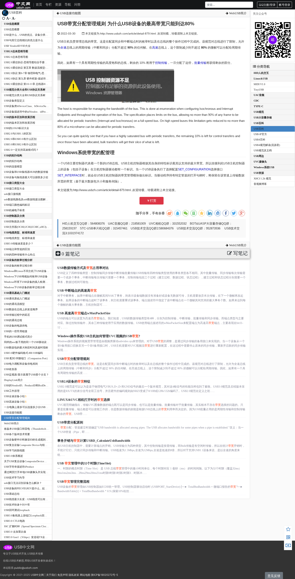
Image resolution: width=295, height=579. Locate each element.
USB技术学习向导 (14, 477)
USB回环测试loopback (17, 510)
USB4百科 (259, 139)
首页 (39, 4)
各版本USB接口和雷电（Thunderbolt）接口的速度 (33, 428)
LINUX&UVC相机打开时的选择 (83, 399)
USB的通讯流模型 (14, 303)
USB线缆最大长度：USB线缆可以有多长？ (28, 499)
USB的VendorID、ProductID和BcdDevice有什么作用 (33, 385)
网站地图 (85, 574)
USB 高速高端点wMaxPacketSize (83, 313)
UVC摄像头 (260, 161)
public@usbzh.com (26, 567)
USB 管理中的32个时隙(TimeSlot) (84, 463)
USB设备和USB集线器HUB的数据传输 (26, 171)
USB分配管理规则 (73, 358)
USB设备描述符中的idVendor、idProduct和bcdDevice (34, 111)
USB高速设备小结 (14, 401)
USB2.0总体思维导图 (16, 51)
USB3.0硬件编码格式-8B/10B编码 (23, 352)
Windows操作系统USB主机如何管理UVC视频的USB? (98, 336)
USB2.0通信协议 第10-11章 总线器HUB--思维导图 (32, 83)
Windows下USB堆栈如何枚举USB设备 (26, 276)
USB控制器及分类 (14, 215)
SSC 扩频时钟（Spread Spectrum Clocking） (29, 526)
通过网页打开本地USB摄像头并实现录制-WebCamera (34, 472)
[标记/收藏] (288, 530)
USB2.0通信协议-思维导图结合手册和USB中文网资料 (34, 62)
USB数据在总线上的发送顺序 (21, 309)
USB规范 (259, 111)
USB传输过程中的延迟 (17, 314)
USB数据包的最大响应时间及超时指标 (26, 347)
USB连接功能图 (13, 412)
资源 (58, 4)
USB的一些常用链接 (15, 331)
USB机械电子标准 (14, 210)
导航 (68, 4)
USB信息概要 (11, 23)
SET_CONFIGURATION (194, 169)
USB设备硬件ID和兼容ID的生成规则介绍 (27, 439)
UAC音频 (259, 95)
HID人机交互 (261, 72)
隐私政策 (74, 574)
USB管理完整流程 (73, 481)
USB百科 (259, 123)
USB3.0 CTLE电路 (14, 520)
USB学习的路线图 (14, 450)
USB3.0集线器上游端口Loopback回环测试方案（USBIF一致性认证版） (44, 515)
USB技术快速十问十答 (17, 504)
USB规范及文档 (263, 150)
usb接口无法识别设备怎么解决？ (23, 482)
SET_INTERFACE (69, 175)
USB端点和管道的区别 (17, 249)
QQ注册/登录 (267, 4)
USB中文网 (37, 574)
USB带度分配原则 (70, 422)
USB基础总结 (11, 493)
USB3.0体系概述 (13, 455)
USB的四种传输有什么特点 (19, 254)
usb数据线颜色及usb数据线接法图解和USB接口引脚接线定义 (39, 199)
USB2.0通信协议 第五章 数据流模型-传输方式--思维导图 (36, 67)
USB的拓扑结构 (13, 155)
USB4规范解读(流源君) (267, 145)
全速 (63, 47)
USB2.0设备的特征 (73, 381)
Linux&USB (261, 78)
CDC (256, 100)
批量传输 (200, 62)
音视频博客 (260, 183)
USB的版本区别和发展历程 (19, 117)
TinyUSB (259, 89)
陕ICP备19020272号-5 (104, 574)
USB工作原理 (11, 390)
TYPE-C (258, 106)
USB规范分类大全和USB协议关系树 (24, 89)
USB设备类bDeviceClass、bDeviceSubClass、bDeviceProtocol (39, 106)
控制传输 (161, 62)
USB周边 (259, 156)
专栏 (48, 4)
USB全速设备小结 (14, 396)
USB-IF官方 (260, 134)
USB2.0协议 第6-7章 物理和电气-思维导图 (28, 73)
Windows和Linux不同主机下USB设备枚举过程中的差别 (35, 271)
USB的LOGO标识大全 (16, 128)
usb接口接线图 (12, 193)
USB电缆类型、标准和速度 (19, 232)
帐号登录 (284, 4)
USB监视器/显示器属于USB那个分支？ (26, 374)
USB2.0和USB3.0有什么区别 (20, 138)
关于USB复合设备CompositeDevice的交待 (28, 461)
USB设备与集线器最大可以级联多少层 (26, 177)
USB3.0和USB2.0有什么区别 (20, 144)
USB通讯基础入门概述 (17, 292)
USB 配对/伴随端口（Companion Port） (26, 358)
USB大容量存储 (263, 117)
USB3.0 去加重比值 (15, 531)
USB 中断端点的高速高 (77, 290)
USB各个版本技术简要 (17, 434)
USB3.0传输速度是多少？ (18, 243)
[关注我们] (288, 538)
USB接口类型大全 (14, 182)
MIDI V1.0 (259, 84)
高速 (155, 47)
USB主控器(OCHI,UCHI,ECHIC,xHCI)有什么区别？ (33, 226)
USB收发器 (10, 369)
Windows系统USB (264, 167)
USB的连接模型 (13, 166)
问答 (77, 4)
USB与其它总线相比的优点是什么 (23, 40)
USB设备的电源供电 (15, 325)
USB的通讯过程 (13, 320)
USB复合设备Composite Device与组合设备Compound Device (38, 445)
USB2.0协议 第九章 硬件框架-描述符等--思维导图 (32, 78)
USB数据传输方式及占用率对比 (83, 268)
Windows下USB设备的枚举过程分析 (24, 287)
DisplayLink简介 (13, 380)
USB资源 (259, 172)
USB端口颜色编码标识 (17, 204)
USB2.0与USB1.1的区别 (17, 133)
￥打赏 (151, 200)
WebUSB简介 (11, 423)
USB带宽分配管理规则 (17, 417)
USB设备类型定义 (14, 100)
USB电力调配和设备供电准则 (21, 363)
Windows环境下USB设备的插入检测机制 (27, 281)
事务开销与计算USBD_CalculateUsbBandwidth (93, 440)
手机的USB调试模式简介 (18, 336)
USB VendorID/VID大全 (17, 45)
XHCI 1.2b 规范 (262, 178)
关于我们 (51, 574)
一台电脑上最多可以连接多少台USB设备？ (28, 407)
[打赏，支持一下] (288, 546)
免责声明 (62, 574)
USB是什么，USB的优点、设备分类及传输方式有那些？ (36, 34)
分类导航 (263, 66)
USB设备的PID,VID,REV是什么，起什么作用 (29, 488)
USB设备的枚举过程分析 (18, 260)
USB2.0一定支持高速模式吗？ (21, 149)
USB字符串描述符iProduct (19, 466)
